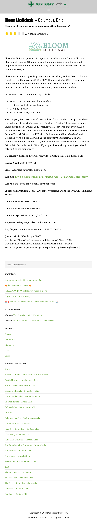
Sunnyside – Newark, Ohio (17, 456)
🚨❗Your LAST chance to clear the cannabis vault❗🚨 (32, 301)
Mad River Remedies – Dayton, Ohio (22, 429)
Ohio (7, 350)
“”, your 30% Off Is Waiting (17, 296)
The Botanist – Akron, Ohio (18, 472)
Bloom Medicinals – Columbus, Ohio (22, 391)
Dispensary (10, 345)
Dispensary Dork (48, 4)
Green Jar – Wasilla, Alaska (17, 423)
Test (7, 467)
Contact (9, 412)
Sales (7, 356)
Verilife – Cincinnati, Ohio (17, 488)
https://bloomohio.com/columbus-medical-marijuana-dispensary (51, 176)
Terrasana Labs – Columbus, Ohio (21, 461)
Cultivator (10, 339)
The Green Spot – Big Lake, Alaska (21, 483)
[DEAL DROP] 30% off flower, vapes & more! (26, 291)
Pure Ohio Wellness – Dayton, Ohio (21, 439)
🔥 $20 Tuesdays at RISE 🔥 (18, 285)
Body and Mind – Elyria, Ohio (18, 401)
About (7, 369)
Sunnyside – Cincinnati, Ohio (18, 450)
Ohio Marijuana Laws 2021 (17, 434)
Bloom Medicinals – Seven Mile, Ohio (22, 396)
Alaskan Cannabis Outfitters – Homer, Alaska (26, 374)
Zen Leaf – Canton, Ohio (16, 494)
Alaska (8, 334)
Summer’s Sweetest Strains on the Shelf (24, 280)
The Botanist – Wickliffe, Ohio (27, 315)
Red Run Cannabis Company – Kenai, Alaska (33, 320)
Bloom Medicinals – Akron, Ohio (20, 385)
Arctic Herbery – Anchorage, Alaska (22, 380)
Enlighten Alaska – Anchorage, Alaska (22, 418)
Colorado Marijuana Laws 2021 (20, 407)
